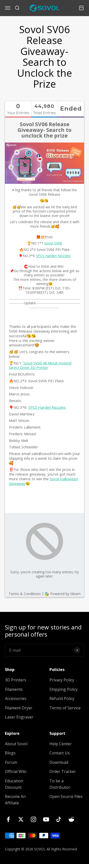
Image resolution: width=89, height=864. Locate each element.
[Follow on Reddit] (71, 819)
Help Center (60, 743)
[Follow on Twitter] (21, 819)
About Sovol (16, 743)
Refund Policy (61, 698)
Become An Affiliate (15, 800)
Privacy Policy (61, 680)
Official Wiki (15, 771)
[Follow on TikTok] (58, 819)
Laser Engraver (19, 717)
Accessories (15, 698)
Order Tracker (62, 771)
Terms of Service (65, 708)
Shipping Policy (63, 689)
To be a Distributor (59, 784)
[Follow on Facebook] (8, 819)
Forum (11, 762)
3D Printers (15, 680)
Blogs (10, 753)
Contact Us (59, 753)
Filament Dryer (18, 708)
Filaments (14, 689)
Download (58, 762)
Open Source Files (66, 796)
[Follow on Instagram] (33, 819)
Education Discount (14, 784)
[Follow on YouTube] (46, 819)
